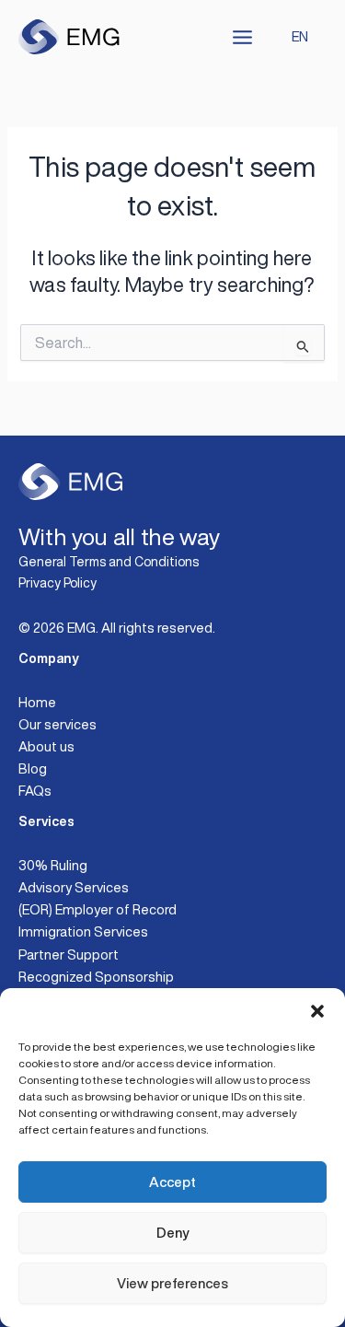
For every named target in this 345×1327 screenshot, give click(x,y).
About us (46, 746)
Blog (32, 768)
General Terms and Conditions (108, 561)
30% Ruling (52, 865)
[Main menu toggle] (242, 37)
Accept (172, 1182)
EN (300, 36)
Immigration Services (83, 931)
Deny (172, 1233)
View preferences (172, 1283)
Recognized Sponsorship (96, 977)
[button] (317, 1011)
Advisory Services (73, 887)
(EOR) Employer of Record (97, 909)
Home (37, 702)
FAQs (35, 790)
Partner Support (68, 954)
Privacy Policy (57, 582)
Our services (57, 724)
